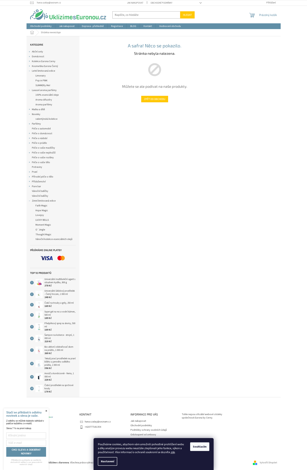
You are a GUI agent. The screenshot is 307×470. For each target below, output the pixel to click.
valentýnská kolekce (46, 119)
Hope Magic (41, 210)
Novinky (36, 114)
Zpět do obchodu (154, 98)
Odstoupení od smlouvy (143, 434)
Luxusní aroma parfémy (44, 90)
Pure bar (36, 186)
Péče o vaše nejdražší (44, 153)
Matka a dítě (38, 109)
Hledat (187, 14)
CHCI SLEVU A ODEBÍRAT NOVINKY (26, 451)
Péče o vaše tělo (41, 162)
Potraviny (37, 167)
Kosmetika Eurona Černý (45, 66)
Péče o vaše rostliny (43, 157)
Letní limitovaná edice (43, 71)
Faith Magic (41, 205)
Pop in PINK (41, 80)
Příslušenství (39, 181)
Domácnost (38, 56)
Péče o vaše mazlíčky (43, 148)
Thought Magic (43, 234)
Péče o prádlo (39, 143)
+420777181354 (93, 427)
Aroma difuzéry (43, 100)
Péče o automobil (41, 128)
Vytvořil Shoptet (268, 462)
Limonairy (40, 76)
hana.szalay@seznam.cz (98, 422)
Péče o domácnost (42, 133)
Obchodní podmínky (161, 2)
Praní (34, 172)
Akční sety (37, 51)
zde (173, 452)
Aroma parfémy (43, 104)
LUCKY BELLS (42, 220)
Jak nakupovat (135, 2)
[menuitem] (41, 26)
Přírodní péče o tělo (42, 177)
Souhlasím (200, 447)
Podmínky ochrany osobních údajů (148, 430)
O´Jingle (40, 230)
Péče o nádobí (39, 138)
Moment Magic (43, 225)
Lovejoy (39, 215)
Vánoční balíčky (40, 191)
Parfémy (36, 124)
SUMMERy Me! (42, 85)
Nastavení (107, 461)
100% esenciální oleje (47, 95)
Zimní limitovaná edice (44, 201)
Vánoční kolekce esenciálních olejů (53, 239)
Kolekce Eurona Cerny (43, 61)
